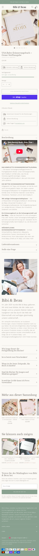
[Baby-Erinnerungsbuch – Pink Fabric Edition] (27, 407)
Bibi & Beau (16, 540)
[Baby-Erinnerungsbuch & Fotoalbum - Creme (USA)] (10, 407)
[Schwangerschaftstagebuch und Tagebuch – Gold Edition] (27, 446)
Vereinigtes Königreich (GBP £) (19, 537)
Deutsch (4, 537)
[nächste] (36, 2)
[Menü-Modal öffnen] (3, 7)
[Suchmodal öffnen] (32, 7)
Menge (4, 80)
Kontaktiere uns (20, 123)
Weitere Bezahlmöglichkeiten (19, 103)
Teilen (6, 130)
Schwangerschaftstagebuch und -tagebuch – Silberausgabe (12, 458)
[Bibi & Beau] (19, 7)
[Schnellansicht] (16, 413)
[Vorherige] (3, 2)
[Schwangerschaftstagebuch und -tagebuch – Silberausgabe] (10, 446)
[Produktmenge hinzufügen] (3, 84)
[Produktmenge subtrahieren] (9, 84)
